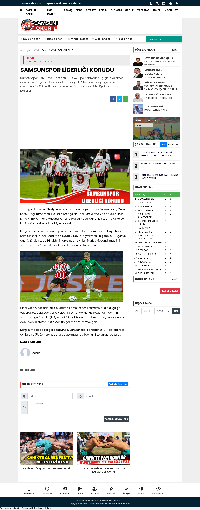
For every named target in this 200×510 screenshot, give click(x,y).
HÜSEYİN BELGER (154, 82)
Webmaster (158, 493)
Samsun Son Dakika (11, 508)
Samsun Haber (30, 508)
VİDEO (168, 10)
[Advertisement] (75, 126)
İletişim (126, 493)
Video (80, 493)
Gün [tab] (164, 144)
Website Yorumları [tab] (118, 384)
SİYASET (91, 10)
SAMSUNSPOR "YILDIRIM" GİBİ (158, 97)
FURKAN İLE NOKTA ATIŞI (155, 109)
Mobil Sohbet (45, 508)
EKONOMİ (116, 10)
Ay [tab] (177, 144)
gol (104, 236)
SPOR (79, 10)
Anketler (111, 493)
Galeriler (64, 493)
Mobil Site (29, 493)
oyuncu (67, 236)
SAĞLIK (129, 10)
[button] (178, 10)
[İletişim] (164, 3)
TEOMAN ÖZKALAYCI (157, 94)
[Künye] (170, 3)
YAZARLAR (143, 10)
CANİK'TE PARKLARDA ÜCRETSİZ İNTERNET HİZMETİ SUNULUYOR (154, 154)
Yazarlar (95, 493)
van (59, 214)
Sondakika (47, 493)
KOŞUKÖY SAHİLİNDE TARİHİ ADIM (63, 3)
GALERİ (157, 10)
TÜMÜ (174, 50)
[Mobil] (151, 3)
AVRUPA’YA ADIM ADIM (155, 77)
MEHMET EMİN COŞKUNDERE (153, 72)
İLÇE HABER (51, 11)
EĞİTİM (103, 10)
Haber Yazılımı (123, 503)
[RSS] (177, 3)
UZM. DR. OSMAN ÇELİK (158, 58)
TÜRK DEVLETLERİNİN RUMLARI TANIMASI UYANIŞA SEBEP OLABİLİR (161, 88)
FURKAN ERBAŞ (154, 106)
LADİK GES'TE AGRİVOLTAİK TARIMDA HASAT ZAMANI (156, 177)
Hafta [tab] (171, 144)
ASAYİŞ (68, 10)
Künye (141, 493)
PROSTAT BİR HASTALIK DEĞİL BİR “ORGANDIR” (160, 63)
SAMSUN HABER (31, 11)
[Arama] (157, 3)
